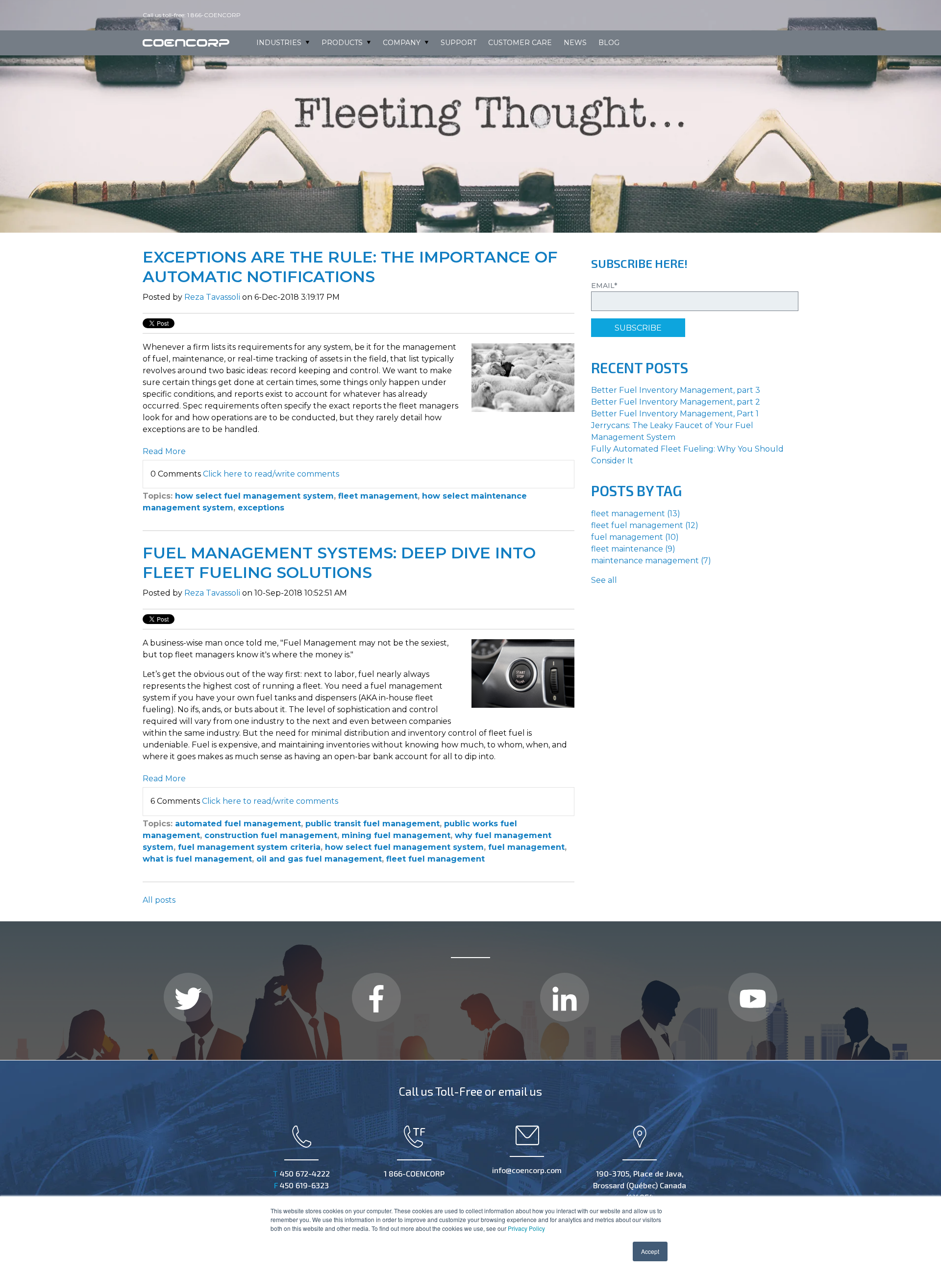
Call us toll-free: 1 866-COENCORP (192, 15)
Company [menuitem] (402, 42)
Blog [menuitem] (608, 42)
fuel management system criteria (249, 847)
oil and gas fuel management (319, 859)
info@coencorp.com (527, 1170)
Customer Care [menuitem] (520, 42)
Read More (164, 451)
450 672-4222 (301, 1173)
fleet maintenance (633, 548)
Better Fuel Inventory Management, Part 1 (675, 413)
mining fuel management (396, 835)
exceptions (261, 507)
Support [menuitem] (458, 42)
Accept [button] (650, 1251)
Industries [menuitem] (278, 42)
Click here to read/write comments (271, 474)
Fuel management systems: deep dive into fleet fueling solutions (339, 562)
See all (604, 580)
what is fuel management (197, 859)
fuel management (526, 847)
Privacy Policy (526, 1228)
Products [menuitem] (342, 42)
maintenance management (651, 560)
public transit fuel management (372, 823)
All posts (159, 900)
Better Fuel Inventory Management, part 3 (675, 390)
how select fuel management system (254, 496)
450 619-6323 (301, 1185)
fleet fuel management (435, 859)
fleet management (378, 496)
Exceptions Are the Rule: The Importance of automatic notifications (350, 266)
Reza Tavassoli (212, 297)
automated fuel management (238, 823)
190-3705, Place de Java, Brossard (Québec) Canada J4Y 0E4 (639, 1185)
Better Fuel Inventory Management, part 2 (675, 402)
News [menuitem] (575, 42)
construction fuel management (270, 835)
